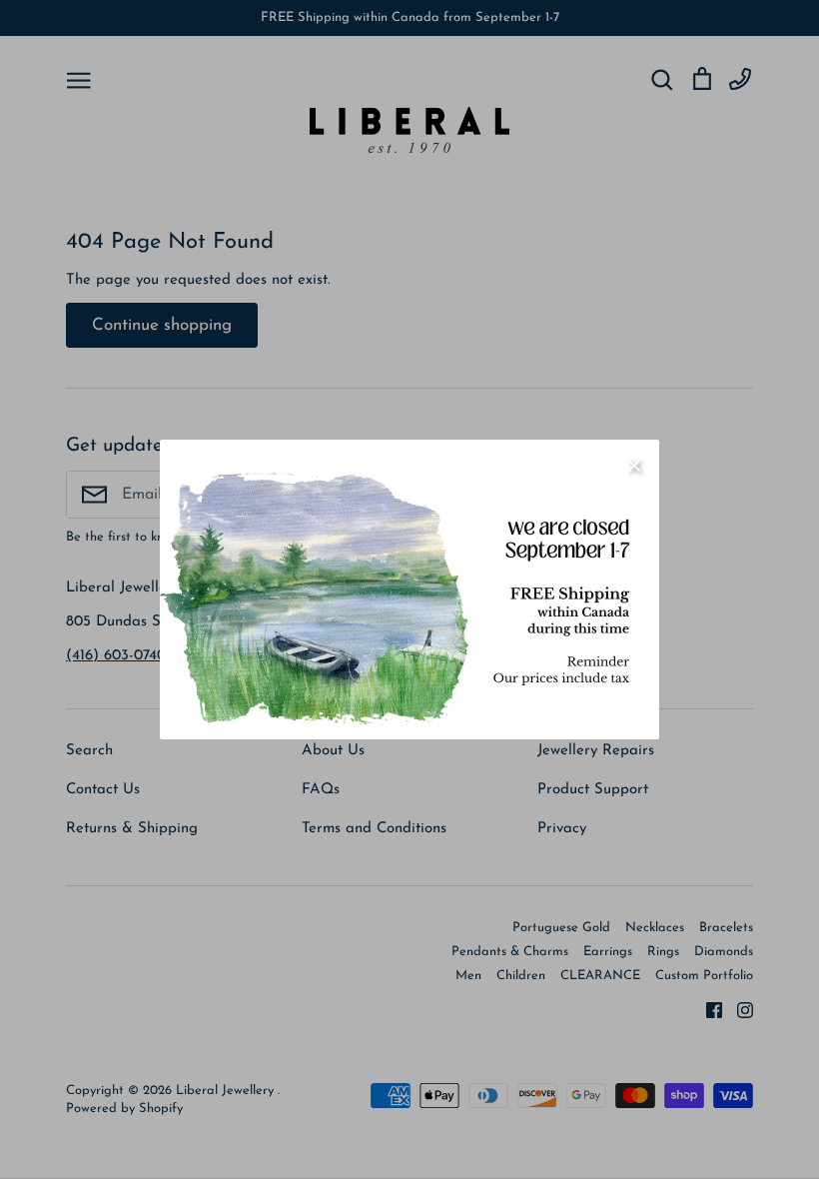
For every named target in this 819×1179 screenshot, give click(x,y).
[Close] (634, 465)
